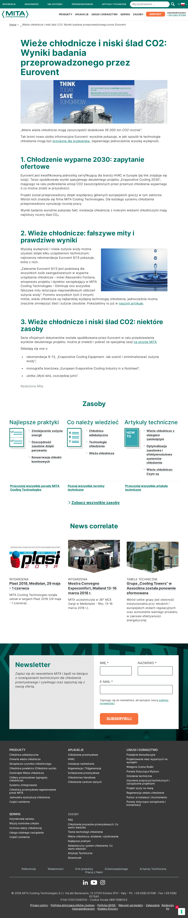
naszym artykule (131, 303)
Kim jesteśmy (84, 869)
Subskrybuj (119, 718)
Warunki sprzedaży (130, 905)
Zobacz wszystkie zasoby (95, 502)
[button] (181, 4)
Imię (104, 663)
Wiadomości (56, 869)
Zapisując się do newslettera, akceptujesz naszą (134, 702)
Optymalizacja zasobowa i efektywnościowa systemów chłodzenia (159, 454)
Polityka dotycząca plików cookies (73, 905)
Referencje (29, 869)
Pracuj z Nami (94, 872)
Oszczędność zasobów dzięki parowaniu (43, 446)
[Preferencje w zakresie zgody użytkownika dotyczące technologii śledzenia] (181, 911)
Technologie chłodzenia (98, 444)
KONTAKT (155, 14)
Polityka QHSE (106, 905)
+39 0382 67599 (176, 15)
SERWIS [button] (125, 14)
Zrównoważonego (116, 869)
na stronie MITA (145, 342)
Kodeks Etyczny (107, 908)
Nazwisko (147, 663)
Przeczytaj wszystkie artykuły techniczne (146, 487)
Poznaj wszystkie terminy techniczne (86, 487)
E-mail (106, 681)
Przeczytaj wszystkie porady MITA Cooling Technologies (34, 487)
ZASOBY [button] (138, 14)
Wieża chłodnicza (101, 453)
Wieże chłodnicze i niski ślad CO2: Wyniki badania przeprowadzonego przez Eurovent (74, 24)
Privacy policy (39, 905)
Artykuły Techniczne (153, 869)
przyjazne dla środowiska (71, 141)
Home (12, 24)
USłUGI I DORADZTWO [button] (104, 14)
